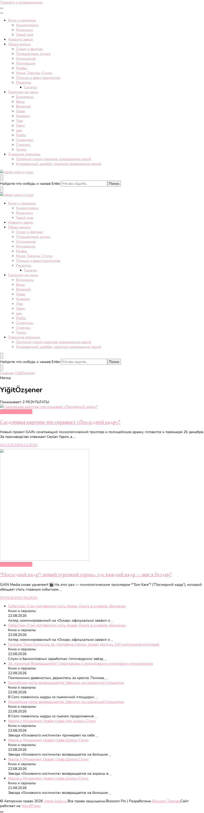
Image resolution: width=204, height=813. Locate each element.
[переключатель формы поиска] (1, 178)
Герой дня (24, 34)
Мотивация (25, 63)
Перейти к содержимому (21, 2)
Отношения (26, 58)
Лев (19, 120)
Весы (20, 101)
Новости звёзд (20, 39)
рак (19, 130)
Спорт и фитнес (29, 49)
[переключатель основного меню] (1, 8)
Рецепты (23, 82)
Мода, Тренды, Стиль (34, 73)
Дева (20, 111)
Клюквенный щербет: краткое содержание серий (58, 163)
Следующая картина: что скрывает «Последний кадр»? (60, 422)
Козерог (23, 116)
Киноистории (27, 25)
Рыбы (21, 135)
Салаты (30, 87)
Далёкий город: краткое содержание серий (53, 159)
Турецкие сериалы (24, 154)
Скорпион (24, 140)
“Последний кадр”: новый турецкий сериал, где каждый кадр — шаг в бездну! (86, 574)
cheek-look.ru (55, 801)
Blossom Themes (166, 801)
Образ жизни (19, 44)
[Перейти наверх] (1, 811)
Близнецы (25, 96)
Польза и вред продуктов (38, 77)
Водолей (23, 106)
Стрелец (23, 144)
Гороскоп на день (23, 92)
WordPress (31, 805)
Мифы (21, 68)
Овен (20, 125)
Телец (21, 149)
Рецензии (24, 30)
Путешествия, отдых (33, 53)
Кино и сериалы (22, 20)
